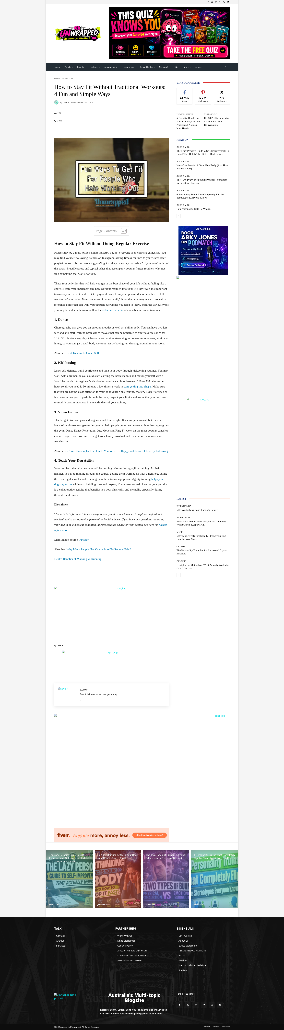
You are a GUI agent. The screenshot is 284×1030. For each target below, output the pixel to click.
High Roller (183, 517)
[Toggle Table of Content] (122, 231)
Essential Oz (184, 506)
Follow (203, 90)
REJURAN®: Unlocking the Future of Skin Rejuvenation (216, 121)
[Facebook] (208, 2)
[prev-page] (179, 216)
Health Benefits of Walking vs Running (77, 559)
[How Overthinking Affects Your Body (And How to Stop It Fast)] (118, 879)
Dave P (66, 102)
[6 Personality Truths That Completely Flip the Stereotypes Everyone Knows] (214, 879)
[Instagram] (212, 2)
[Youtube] (228, 2)
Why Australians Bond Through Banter (197, 510)
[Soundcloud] (220, 2)
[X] (224, 2)
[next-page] (184, 216)
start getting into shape (137, 386)
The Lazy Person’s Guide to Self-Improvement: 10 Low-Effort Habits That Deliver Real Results (203, 152)
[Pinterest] (216, 2)
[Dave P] (56, 102)
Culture (181, 561)
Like (185, 90)
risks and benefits (112, 310)
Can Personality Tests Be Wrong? (194, 209)
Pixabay (84, 539)
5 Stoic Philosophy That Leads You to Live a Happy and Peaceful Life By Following (117, 451)
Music (180, 532)
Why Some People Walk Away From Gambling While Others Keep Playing (201, 523)
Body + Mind (67, 78)
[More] (132, 130)
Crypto (181, 546)
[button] (226, 67)
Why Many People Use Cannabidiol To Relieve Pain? (99, 549)
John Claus (54, 904)
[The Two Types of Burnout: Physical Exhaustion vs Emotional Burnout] (166, 879)
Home (57, 78)
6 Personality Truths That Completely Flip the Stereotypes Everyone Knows (200, 196)
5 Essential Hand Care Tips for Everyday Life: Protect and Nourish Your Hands (188, 123)
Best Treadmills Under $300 (83, 353)
